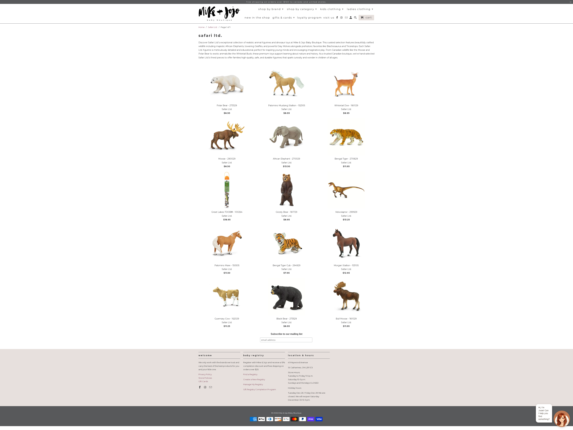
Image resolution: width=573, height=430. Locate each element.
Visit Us (328, 17)
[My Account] (351, 18)
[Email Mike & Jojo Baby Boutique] (210, 387)
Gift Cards (203, 381)
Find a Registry (250, 374)
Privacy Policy (205, 374)
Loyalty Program (309, 17)
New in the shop (257, 17)
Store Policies (205, 378)
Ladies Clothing (360, 9)
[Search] (355, 18)
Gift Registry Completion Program (259, 389)
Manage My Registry (253, 384)
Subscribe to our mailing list (286, 334)
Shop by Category (302, 9)
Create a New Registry (254, 379)
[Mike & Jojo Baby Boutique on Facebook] (200, 387)
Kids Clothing (332, 9)
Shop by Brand (271, 9)
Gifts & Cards (283, 17)
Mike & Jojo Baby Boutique (289, 413)
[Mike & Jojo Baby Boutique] (219, 13)
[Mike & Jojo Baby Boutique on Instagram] (205, 387)
